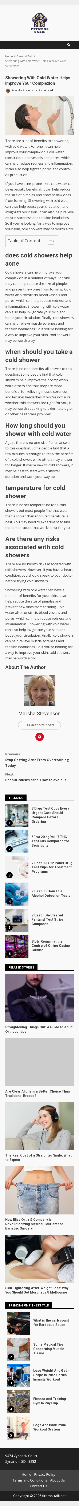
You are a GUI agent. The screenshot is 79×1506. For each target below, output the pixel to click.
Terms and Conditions (29, 1480)
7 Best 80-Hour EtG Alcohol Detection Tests (16, 894)
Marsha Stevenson (24, 90)
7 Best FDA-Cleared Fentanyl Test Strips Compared (16, 920)
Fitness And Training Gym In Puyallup (18, 1401)
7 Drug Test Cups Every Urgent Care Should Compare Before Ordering (16, 815)
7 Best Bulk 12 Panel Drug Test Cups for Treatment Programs (16, 867)
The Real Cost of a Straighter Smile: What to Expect (39, 1126)
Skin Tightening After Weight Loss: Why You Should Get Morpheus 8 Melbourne (39, 1259)
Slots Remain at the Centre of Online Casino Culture (16, 946)
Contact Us (38, 1485)
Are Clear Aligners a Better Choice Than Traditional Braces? (39, 1062)
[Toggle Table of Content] (49, 241)
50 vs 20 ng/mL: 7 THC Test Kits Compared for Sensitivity (16, 841)
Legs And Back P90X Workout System (18, 1427)
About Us (57, 1480)
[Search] (68, 45)
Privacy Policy (44, 1474)
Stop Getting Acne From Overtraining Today (37, 760)
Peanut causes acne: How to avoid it (35, 777)
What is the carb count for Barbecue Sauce (18, 1323)
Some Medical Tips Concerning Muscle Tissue (18, 1349)
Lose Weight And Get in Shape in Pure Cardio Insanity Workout (18, 1375)
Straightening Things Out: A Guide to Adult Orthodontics (39, 998)
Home (26, 1474)
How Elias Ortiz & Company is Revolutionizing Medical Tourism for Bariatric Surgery (39, 1190)
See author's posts (39, 725)
